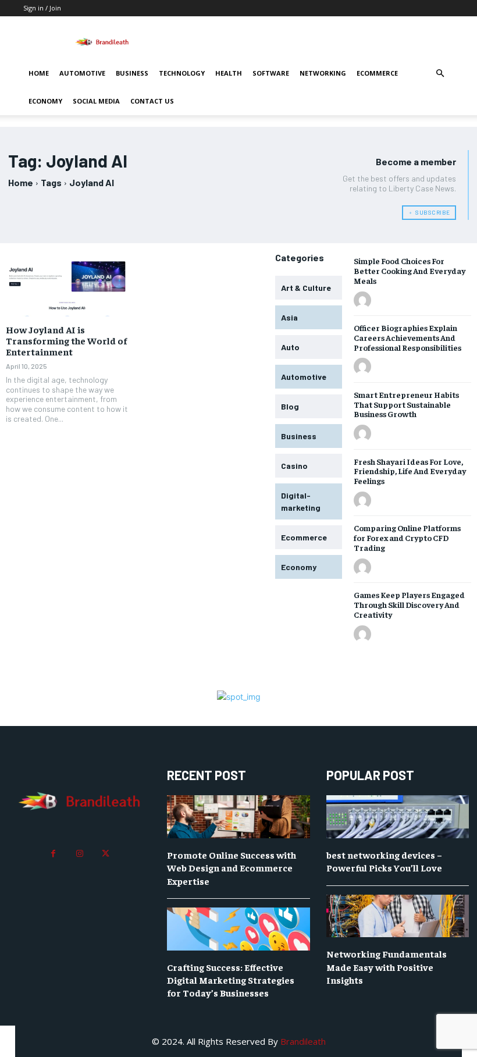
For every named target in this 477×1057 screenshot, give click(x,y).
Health (228, 73)
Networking (323, 73)
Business (132, 73)
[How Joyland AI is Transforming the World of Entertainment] (67, 285)
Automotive (82, 73)
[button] (440, 73)
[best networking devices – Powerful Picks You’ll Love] (397, 816)
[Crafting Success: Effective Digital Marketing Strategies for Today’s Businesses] (238, 929)
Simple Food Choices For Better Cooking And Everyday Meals (409, 270)
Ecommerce (377, 73)
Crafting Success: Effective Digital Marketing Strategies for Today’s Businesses (230, 980)
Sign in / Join (42, 7)
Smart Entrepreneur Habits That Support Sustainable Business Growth (406, 404)
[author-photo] (364, 300)
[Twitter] (105, 854)
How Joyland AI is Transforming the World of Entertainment (66, 340)
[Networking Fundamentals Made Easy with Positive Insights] (397, 916)
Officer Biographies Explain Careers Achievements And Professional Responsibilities (407, 337)
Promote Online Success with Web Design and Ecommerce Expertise (231, 868)
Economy (45, 101)
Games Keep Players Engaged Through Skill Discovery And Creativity (409, 604)
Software (270, 73)
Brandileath (303, 1041)
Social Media (96, 101)
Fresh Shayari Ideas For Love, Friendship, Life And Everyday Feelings (410, 471)
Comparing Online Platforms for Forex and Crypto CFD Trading (407, 537)
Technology (182, 73)
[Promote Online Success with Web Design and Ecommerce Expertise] (238, 816)
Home (39, 73)
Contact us (152, 101)
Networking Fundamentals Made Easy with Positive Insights (386, 966)
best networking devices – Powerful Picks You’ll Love (384, 861)
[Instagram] (79, 854)
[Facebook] (53, 854)
